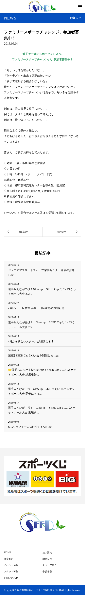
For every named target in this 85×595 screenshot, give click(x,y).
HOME (7, 552)
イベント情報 (11, 565)
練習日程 (47, 558)
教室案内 (8, 558)
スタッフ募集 (11, 571)
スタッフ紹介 (49, 565)
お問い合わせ (11, 578)
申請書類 (47, 571)
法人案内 (47, 552)
